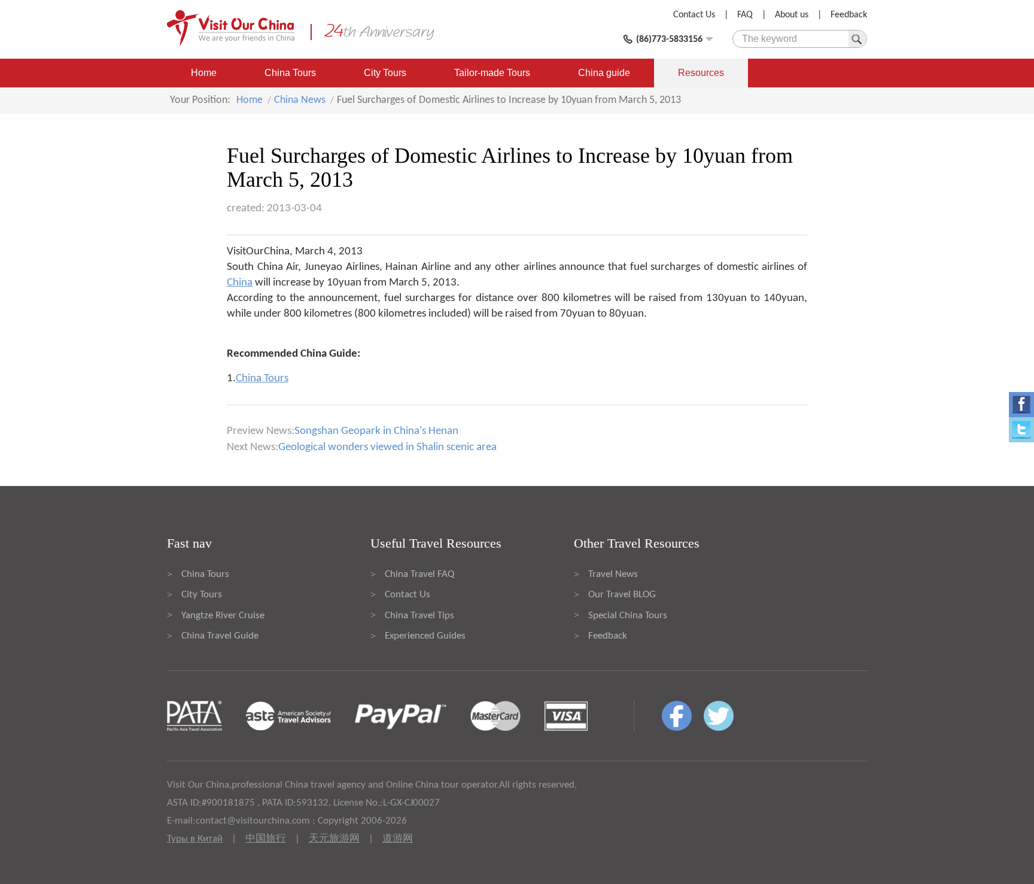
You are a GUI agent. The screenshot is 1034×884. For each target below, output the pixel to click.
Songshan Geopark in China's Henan (376, 431)
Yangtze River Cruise (222, 615)
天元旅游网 (334, 839)
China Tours (290, 73)
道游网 (397, 839)
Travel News (613, 574)
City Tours (385, 73)
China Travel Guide (219, 636)
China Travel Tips (419, 615)
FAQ (745, 15)
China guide (604, 73)
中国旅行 (265, 839)
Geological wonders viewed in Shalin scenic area (387, 447)
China (240, 282)
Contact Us (694, 15)
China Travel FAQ (419, 574)
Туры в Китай (195, 839)
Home (204, 73)
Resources (701, 73)
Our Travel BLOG (622, 595)
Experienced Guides (425, 636)
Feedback (849, 15)
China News (300, 100)
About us (791, 15)
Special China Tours (627, 615)
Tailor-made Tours (492, 73)
